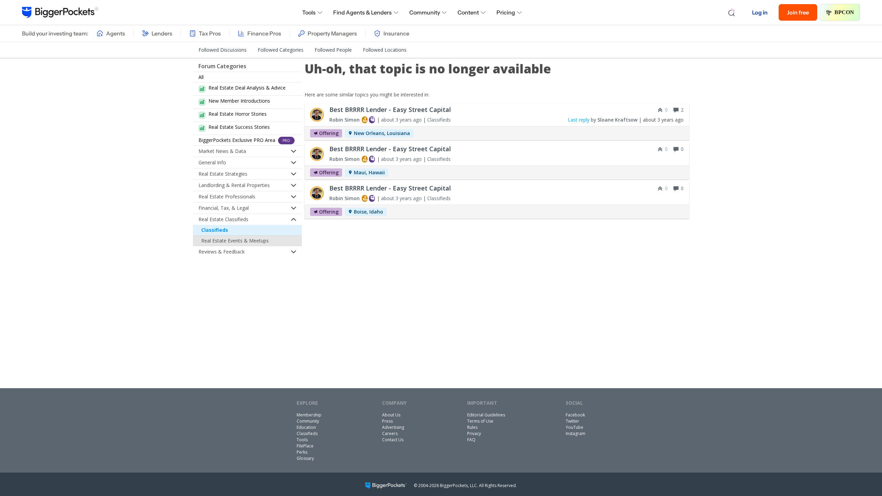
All (201, 77)
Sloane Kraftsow (617, 119)
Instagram (575, 433)
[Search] (731, 12)
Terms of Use (480, 421)
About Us (391, 415)
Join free (798, 12)
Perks (302, 452)
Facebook (575, 415)
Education (306, 427)
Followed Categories (281, 49)
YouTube (574, 427)
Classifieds (214, 230)
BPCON (844, 12)
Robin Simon (344, 119)
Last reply (578, 119)
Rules (472, 427)
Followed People (333, 49)
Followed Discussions (222, 49)
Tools (309, 12)
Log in (760, 12)
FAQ (471, 440)
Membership (309, 415)
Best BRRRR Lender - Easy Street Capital (390, 109)
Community (424, 12)
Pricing (505, 12)
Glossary (305, 458)
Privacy (474, 433)
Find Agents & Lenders (362, 12)
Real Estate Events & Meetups (235, 240)
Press (387, 421)
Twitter (572, 421)
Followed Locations (385, 49)
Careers (390, 433)
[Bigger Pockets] (60, 12)
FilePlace (305, 446)
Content (468, 12)
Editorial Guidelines (486, 415)
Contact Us (392, 440)
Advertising (393, 427)
